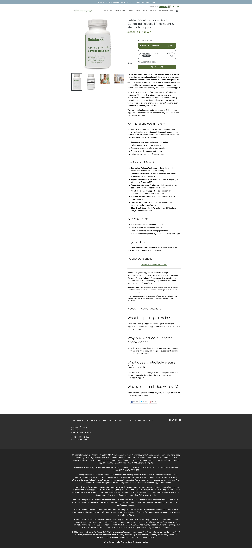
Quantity (131, 63)
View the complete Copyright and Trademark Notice (126, 542)
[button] (108, 11)
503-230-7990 (77, 437)
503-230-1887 (77, 440)
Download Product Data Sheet (154, 264)
